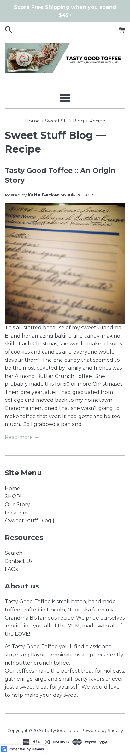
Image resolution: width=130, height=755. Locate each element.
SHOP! (13, 496)
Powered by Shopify (102, 730)
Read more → (22, 437)
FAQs (11, 569)
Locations (16, 513)
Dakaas (38, 749)
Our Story (17, 505)
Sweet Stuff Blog (49, 135)
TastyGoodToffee (62, 730)
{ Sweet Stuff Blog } (29, 521)
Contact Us (18, 561)
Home (12, 488)
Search (13, 553)
